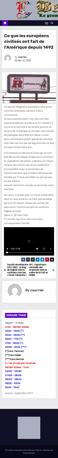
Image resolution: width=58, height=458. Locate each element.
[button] (52, 23)
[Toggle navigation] (46, 23)
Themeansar (29, 453)
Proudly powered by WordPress (20, 450)
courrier (22, 57)
